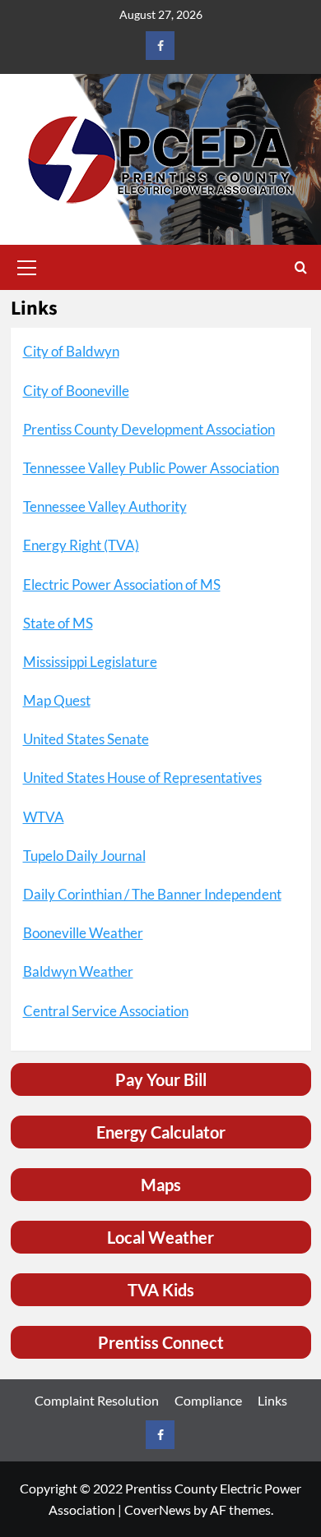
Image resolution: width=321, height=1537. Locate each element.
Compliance (208, 1400)
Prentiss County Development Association (149, 429)
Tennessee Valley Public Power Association (151, 467)
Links (272, 1400)
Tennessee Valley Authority (105, 506)
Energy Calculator (161, 1132)
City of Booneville (76, 390)
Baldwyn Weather (78, 971)
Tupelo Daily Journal (84, 855)
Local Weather (160, 1237)
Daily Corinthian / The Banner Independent (152, 894)
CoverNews (157, 1509)
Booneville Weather (83, 932)
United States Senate (86, 739)
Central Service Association (105, 1010)
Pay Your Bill (161, 1079)
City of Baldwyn (71, 351)
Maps (161, 1184)
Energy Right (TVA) (81, 545)
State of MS (58, 623)
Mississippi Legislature (90, 661)
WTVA (43, 817)
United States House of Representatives (142, 777)
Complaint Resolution (97, 1400)
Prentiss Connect (161, 1342)
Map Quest (57, 700)
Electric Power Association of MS (122, 584)
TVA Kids (161, 1290)
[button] (27, 265)
